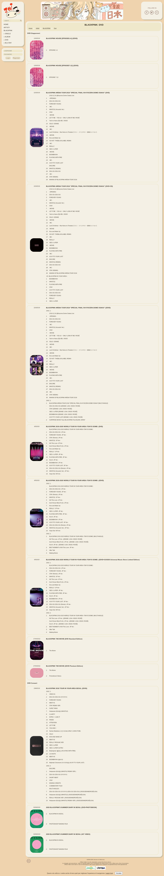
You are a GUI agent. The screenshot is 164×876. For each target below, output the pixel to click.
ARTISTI (7, 27)
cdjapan (101, 868)
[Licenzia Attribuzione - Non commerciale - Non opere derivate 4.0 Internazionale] (29, 862)
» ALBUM (7, 37)
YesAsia (90, 868)
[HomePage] (12, 18)
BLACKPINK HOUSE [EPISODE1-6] (62, 38)
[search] (20, 20)
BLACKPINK (8, 30)
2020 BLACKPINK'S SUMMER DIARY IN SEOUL (71, 807)
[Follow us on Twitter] (151, 12)
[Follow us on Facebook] (146, 12)
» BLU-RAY (8, 43)
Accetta (118, 873)
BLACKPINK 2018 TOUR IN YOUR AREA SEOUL (66, 688)
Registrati (16, 58)
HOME (6, 24)
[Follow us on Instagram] (157, 12)
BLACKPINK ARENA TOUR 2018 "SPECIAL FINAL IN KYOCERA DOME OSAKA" (78, 93)
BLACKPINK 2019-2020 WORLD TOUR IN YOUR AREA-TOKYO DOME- (74, 426)
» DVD (6, 40)
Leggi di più (109, 873)
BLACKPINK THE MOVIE (64, 639)
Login (8, 58)
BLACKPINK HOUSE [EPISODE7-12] (62, 65)
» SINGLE (7, 33)
